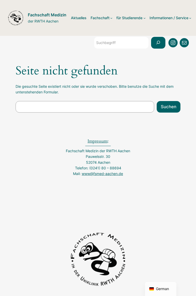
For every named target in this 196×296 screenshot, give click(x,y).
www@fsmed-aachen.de (102, 173)
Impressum (97, 141)
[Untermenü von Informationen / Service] (190, 18)
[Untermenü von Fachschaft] (111, 18)
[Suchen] (158, 43)
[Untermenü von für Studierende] (144, 18)
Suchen (168, 106)
